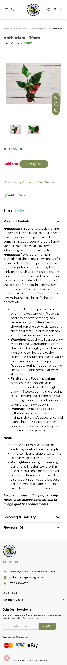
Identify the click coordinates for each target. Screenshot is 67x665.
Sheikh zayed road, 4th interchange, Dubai (32, 571)
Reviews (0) (13, 527)
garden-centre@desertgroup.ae (26, 577)
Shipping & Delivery (20, 517)
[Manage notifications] (7, 658)
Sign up (47, 626)
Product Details (17, 221)
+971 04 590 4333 (18, 583)
